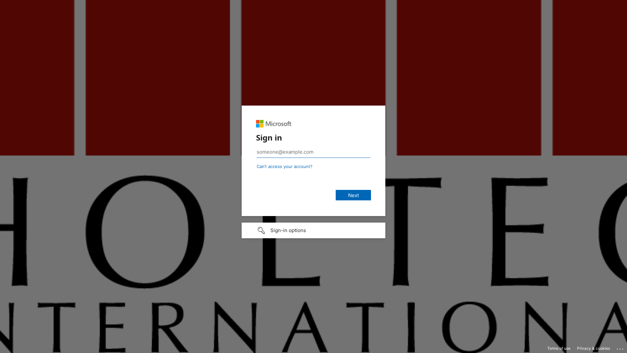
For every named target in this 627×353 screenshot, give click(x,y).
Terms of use (559, 348)
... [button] (620, 347)
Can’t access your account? (285, 166)
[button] (313, 230)
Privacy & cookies (593, 348)
